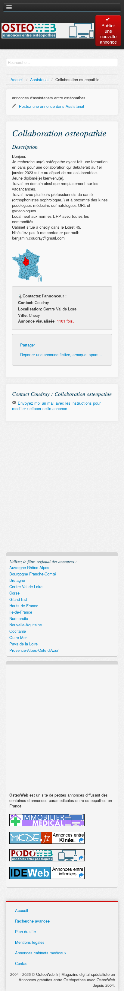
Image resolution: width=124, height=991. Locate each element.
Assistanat (39, 79)
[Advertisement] (62, 490)
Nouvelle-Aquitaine (25, 625)
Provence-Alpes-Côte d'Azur (33, 650)
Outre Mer (18, 637)
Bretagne (17, 580)
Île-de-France (20, 612)
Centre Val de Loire (25, 586)
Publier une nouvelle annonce (108, 33)
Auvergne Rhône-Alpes (29, 567)
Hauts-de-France (23, 605)
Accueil (17, 79)
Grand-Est (18, 599)
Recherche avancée (32, 921)
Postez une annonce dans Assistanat (51, 106)
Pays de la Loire (23, 644)
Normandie (18, 618)
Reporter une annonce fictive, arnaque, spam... (61, 354)
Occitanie (17, 631)
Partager (27, 345)
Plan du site (25, 931)
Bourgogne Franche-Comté (32, 574)
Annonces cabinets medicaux (41, 953)
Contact (22, 963)
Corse (14, 593)
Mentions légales (30, 942)
